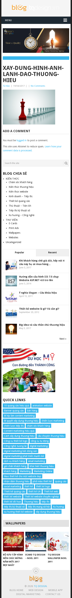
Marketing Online (43, 471)
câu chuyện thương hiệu (51, 435)
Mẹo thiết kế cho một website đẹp (22, 476)
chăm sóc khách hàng (38, 425)
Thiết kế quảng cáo (19, 201)
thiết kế (28, 486)
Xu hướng (58, 506)
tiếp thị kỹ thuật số (14, 506)
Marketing (25, 471)
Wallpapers (14, 232)
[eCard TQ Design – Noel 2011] (35, 541)
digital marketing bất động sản (20, 451)
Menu (8, 20)
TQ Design (40, 586)
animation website (42, 405)
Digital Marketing (28, 594)
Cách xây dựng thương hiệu (19, 435)
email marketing (36, 461)
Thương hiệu (31, 501)
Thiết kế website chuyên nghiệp (41, 496)
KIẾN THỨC (12, 178)
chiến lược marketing (53, 420)
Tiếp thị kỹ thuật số (19, 210)
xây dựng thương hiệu (48, 511)
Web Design (35, 590)
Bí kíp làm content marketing (19, 415)
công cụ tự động (40, 441)
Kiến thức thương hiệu (21, 187)
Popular (19, 252)
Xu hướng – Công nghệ (21, 215)
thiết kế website (12, 496)
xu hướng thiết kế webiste (18, 511)
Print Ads (14, 228)
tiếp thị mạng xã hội (39, 506)
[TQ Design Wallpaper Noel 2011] (58, 541)
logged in (22, 140)
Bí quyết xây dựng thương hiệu (21, 420)
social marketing (12, 486)
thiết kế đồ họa (12, 501)
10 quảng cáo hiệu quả (16, 405)
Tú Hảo (6, 86)
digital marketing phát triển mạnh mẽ (24, 456)
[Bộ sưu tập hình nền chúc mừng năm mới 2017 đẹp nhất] (13, 541)
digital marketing (39, 446)
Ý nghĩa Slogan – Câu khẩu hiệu (38, 292)
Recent (52, 252)
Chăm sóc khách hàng (20, 182)
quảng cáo (60, 481)
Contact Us (52, 594)
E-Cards (13, 223)
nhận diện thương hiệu (16, 481)
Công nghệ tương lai (15, 446)
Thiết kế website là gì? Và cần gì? (39, 308)
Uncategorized (13, 242)
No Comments (38, 86)
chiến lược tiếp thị (14, 425)
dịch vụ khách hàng (14, 461)
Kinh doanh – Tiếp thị (20, 196)
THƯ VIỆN (11, 219)
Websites (13, 237)
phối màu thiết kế (42, 481)
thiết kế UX (34, 491)
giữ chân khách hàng (15, 466)
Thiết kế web (51, 491)
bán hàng (32, 410)
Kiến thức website (18, 191)
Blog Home (16, 590)
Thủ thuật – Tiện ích (20, 205)
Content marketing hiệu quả (19, 430)
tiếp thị (45, 501)
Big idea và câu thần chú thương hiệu (42, 324)
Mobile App (55, 590)
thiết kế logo (43, 486)
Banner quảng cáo (14, 410)
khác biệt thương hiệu (42, 466)
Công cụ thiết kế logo (15, 441)
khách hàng (10, 471)
